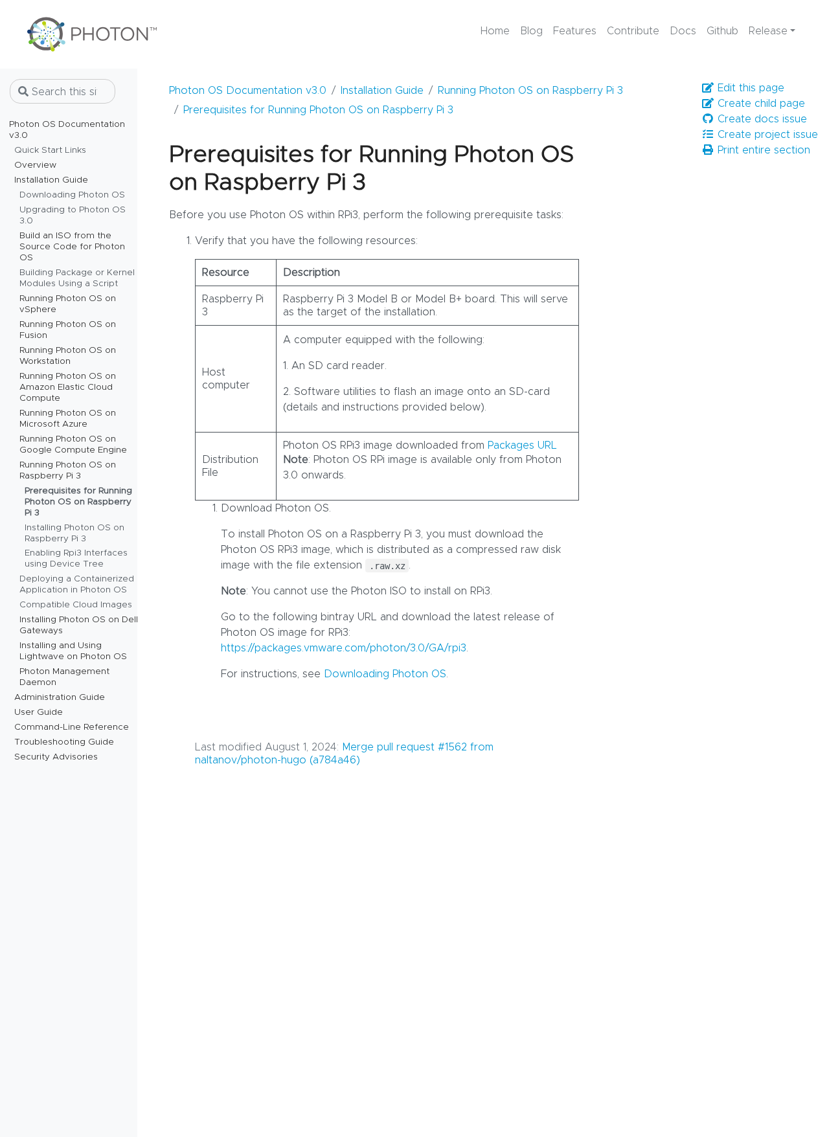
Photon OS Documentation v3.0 (247, 90)
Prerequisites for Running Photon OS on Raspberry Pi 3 (318, 110)
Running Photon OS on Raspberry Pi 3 (530, 90)
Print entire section (762, 150)
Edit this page (749, 88)
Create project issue (766, 134)
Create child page (759, 103)
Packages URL (522, 445)
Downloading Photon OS (385, 674)
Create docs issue (760, 119)
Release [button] (768, 31)
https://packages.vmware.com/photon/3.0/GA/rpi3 (343, 648)
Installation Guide (382, 90)
